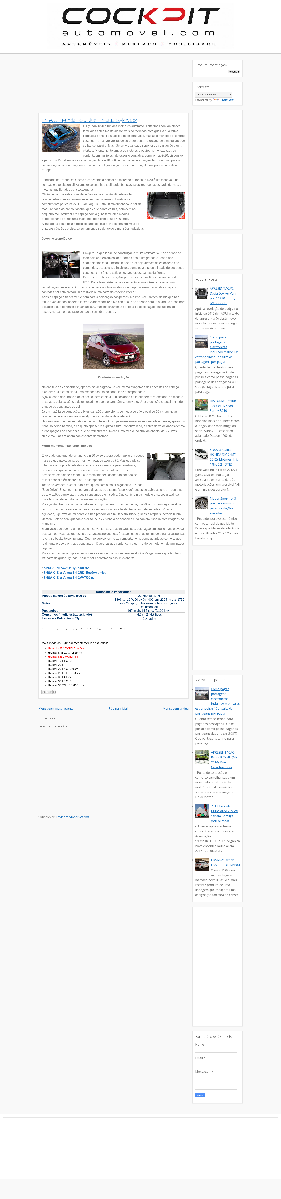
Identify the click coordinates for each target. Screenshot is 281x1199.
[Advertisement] (113, 86)
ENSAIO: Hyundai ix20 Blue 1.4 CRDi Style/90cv (89, 120)
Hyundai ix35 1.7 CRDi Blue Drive (66, 648)
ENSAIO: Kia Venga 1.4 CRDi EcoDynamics (75, 572)
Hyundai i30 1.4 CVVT (60, 677)
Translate (227, 100)
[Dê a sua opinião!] (47, 692)
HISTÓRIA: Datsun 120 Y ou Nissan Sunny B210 (223, 406)
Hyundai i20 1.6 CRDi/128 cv (64, 673)
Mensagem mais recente (56, 708)
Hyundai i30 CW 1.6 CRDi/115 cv (66, 685)
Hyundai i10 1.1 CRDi (60, 660)
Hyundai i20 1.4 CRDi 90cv (63, 668)
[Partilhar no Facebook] (54, 692)
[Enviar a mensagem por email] (43, 692)
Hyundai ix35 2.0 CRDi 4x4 (63, 656)
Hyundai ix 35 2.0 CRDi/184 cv (65, 652)
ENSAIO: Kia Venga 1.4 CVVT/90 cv (69, 577)
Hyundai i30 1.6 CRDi (60, 681)
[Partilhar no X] (51, 692)
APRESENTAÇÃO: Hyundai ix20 (67, 568)
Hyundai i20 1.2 (56, 664)
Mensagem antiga (176, 708)
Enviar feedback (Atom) (72, 817)
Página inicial (118, 708)
